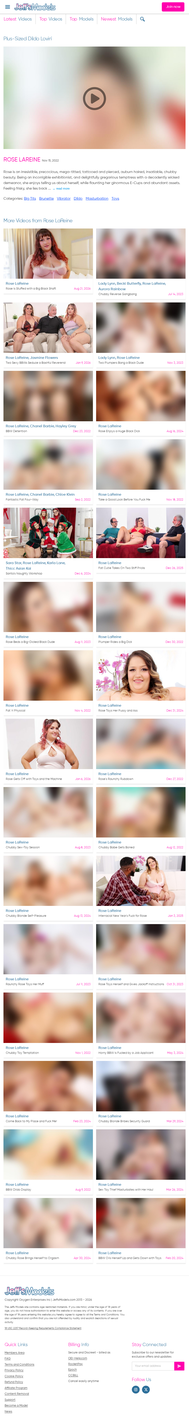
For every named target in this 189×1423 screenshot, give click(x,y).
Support (10, 1399)
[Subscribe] (179, 1366)
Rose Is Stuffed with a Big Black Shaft (31, 288)
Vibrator (64, 199)
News (8, 1411)
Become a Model (16, 1405)
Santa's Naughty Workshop (24, 573)
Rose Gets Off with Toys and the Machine (34, 779)
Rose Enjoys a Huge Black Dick (119, 431)
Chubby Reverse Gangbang (117, 294)
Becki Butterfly (129, 284)
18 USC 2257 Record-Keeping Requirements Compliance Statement (43, 1328)
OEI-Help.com (77, 1358)
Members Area (14, 1352)
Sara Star (13, 563)
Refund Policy (14, 1382)
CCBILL (73, 1375)
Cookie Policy (14, 1376)
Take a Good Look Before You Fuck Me (124, 499)
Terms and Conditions (19, 1364)
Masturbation (97, 199)
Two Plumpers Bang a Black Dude (121, 362)
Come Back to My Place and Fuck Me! (31, 1121)
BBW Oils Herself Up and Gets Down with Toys (129, 1258)
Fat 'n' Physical (15, 710)
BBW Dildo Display (18, 1189)
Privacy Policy (14, 1370)
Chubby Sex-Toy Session (23, 847)
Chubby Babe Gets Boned (116, 847)
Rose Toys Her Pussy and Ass (118, 710)
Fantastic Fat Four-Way (22, 499)
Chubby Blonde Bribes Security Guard (124, 1121)
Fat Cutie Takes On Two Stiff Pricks (121, 568)
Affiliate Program (16, 1388)
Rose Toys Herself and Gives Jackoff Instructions (131, 984)
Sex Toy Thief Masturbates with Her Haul (125, 1189)
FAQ (8, 1358)
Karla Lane (56, 563)
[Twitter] (146, 1390)
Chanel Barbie (42, 426)
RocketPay (75, 1364)
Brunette (46, 199)
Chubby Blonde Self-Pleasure (26, 915)
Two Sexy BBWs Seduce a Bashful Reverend (35, 362)
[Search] (142, 19)
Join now (173, 7)
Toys (115, 199)
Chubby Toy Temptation (22, 1052)
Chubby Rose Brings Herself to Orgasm (32, 1258)
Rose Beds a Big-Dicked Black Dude (30, 642)
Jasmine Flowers (44, 358)
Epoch (72, 1369)
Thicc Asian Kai (18, 569)
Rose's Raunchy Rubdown (115, 779)
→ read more (61, 188)
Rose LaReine (21, 160)
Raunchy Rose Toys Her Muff (25, 984)
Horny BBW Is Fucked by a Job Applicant (126, 1052)
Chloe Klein (65, 495)
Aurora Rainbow (112, 289)
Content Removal (17, 1393)
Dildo (78, 199)
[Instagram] (136, 1390)
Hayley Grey (66, 426)
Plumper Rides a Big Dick (115, 642)
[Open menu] (8, 7)
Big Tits (30, 199)
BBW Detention (16, 431)
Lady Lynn (106, 284)
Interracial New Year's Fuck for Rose (122, 915)
